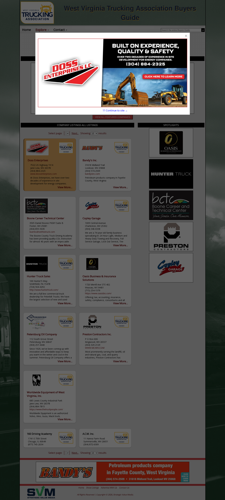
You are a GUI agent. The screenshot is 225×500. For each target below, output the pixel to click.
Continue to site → (115, 110)
